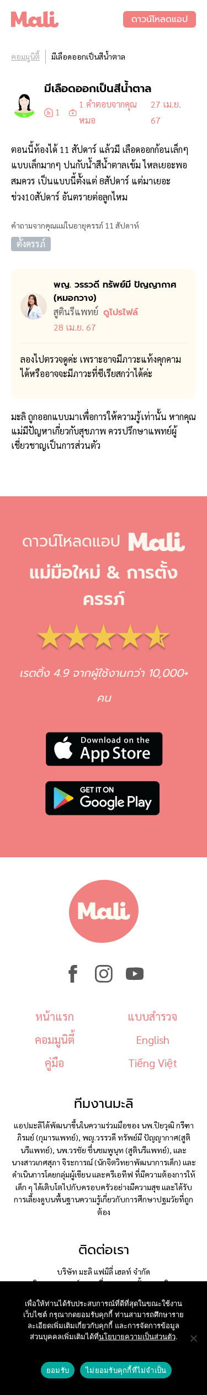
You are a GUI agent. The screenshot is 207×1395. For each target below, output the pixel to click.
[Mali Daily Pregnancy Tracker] (67, 19)
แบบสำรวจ (152, 1016)
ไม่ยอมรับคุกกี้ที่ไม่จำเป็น (126, 1370)
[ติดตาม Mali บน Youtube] (135, 979)
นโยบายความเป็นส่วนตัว (137, 1336)
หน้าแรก (54, 1016)
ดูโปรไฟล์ (120, 312)
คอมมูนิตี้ (25, 56)
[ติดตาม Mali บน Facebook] (73, 979)
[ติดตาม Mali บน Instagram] (104, 979)
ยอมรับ (57, 1370)
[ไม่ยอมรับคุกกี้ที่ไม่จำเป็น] (193, 1338)
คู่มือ (54, 1062)
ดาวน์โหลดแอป (159, 19)
